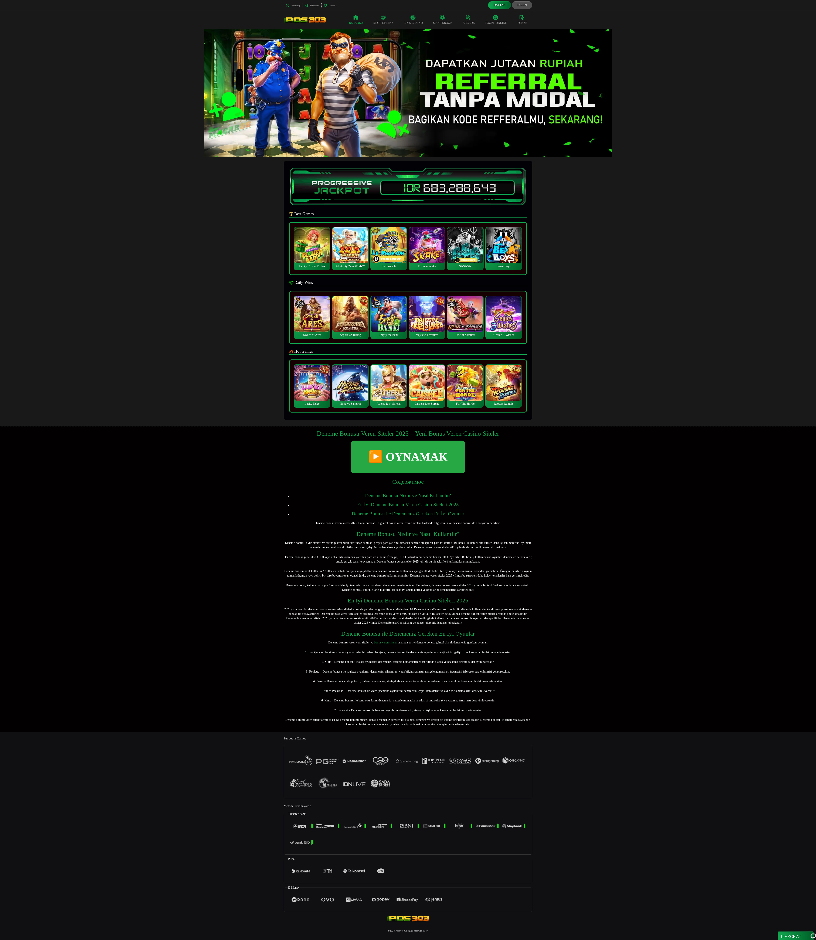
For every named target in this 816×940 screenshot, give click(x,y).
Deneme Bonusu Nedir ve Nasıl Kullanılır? (408, 495)
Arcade (469, 22)
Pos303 (399, 930)
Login (522, 5)
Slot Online (383, 22)
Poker (522, 22)
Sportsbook (442, 22)
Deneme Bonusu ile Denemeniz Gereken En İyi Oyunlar (408, 513)
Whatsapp (295, 5)
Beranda (356, 22)
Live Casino (413, 22)
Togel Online (496, 22)
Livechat (332, 5)
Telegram (314, 5)
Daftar (500, 5)
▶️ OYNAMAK (408, 456)
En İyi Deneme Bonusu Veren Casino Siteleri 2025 (408, 504)
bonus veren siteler (385, 642)
